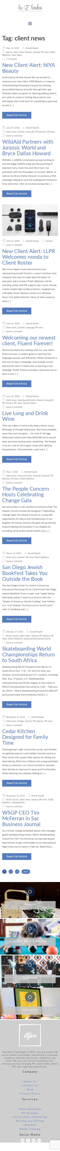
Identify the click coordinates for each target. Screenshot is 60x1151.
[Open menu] (30, 23)
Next (26, 872)
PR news (45, 52)
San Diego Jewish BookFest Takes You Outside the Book (24, 573)
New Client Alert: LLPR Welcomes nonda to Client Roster (28, 257)
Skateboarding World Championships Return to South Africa (28, 654)
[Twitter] (22, 1141)
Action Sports (12, 636)
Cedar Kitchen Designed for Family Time (25, 737)
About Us (30, 1081)
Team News (17, 55)
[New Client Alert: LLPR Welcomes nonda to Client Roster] (30, 220)
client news (18, 52)
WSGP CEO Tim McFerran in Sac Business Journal (21, 818)
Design (20, 721)
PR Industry (40, 132)
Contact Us (30, 1085)
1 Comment (11, 59)
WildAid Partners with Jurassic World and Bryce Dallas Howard (27, 147)
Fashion (28, 52)
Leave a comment (14, 136)
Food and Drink (24, 476)
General (36, 52)
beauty (9, 52)
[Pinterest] (28, 1141)
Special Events (29, 403)
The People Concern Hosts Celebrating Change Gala (25, 494)
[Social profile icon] (39, 1141)
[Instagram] (33, 1141)
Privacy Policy (30, 1093)
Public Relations (27, 479)
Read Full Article (17, 115)
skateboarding (30, 639)
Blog (30, 1089)
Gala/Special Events (26, 400)
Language (30, 328)
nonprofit (30, 132)
